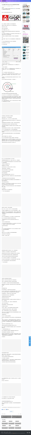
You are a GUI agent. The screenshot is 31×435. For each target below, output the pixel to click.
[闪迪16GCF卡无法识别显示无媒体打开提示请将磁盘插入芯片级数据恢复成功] (24, 53)
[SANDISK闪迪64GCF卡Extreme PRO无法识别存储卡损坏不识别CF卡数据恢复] (24, 58)
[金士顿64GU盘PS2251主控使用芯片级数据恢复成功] (24, 50)
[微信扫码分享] (2, 432)
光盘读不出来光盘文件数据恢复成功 (24, 18)
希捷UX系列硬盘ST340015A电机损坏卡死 (27, 7)
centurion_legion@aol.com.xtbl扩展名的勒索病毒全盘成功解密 (24, 22)
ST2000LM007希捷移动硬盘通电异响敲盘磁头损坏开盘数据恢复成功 (27, 15)
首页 (1, 2)
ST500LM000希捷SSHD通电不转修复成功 (27, 18)
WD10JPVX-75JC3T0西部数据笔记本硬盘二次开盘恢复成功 (24, 11)
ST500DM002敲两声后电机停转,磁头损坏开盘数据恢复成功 (27, 11)
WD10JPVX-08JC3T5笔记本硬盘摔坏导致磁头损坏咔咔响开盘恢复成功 (27, 22)
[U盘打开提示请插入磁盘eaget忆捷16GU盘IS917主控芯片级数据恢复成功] (24, 47)
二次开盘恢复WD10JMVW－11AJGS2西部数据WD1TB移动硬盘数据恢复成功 (24, 15)
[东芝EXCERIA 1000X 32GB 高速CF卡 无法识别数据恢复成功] (24, 56)
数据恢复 (13, 8)
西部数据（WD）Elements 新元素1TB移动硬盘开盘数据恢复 (24, 7)
